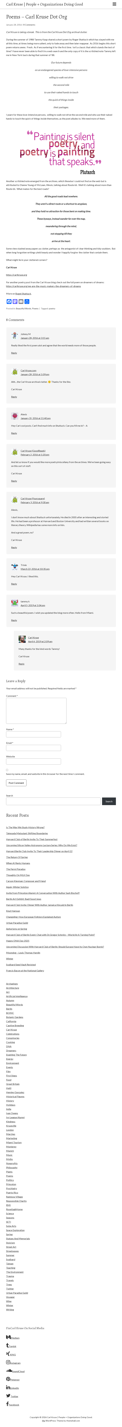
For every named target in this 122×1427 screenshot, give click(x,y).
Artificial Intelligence (17, 996)
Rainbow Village (14, 1196)
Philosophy (11, 1167)
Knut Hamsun (13, 910)
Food (8, 1079)
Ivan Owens (12, 1113)
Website (10, 756)
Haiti (8, 1088)
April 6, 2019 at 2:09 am (40, 641)
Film (8, 1071)
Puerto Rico (12, 1192)
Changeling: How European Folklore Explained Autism (33, 916)
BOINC (10, 1012)
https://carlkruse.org (16, 274)
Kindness (10, 1121)
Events (9, 1067)
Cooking (10, 1042)
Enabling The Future (16, 1054)
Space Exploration (15, 1230)
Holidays (10, 1104)
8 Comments (29, 24)
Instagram (15, 1362)
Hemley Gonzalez (15, 1092)
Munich (10, 1150)
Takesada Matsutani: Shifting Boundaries (27, 833)
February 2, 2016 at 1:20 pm (35, 454)
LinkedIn (14, 1388)
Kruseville (11, 1125)
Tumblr (12, 1346)
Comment (12, 695)
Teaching (10, 1267)
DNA (8, 1046)
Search (9, 795)
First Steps (11, 1075)
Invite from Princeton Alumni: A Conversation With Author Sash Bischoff (43, 893)
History (10, 1100)
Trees (9, 1284)
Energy (9, 1058)
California (11, 1021)
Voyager (10, 1297)
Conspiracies (12, 1038)
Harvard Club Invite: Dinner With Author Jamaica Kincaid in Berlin (39, 904)
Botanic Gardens (14, 1017)
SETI (8, 1221)
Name (10, 729)
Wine (8, 1301)
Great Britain (12, 1083)
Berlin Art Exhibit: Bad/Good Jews (23, 898)
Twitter (10, 1288)
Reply (14, 352)
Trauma (10, 1276)
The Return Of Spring (17, 857)
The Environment (15, 1271)
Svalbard (10, 1259)
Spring (9, 1234)
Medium (15, 1337)
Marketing (11, 1138)
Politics (10, 1180)
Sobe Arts (11, 1226)
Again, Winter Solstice (17, 887)
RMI (8, 1205)
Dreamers (11, 1050)
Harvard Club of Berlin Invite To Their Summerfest (31, 839)
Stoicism (10, 1242)
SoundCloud (18, 1371)
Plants (9, 1171)
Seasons (10, 1217)
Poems (35, 308)
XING (13, 1354)
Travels (10, 1280)
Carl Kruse (11, 1029)
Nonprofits (12, 1163)
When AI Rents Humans (18, 863)
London (10, 1129)
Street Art (11, 1246)
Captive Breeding (15, 1025)
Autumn (10, 1000)
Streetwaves (12, 1251)
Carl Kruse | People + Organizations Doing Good (44, 4)
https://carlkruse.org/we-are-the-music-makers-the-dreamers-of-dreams (43, 286)
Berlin (9, 1008)
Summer (10, 1255)
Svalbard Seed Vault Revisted (21, 964)
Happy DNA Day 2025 (17, 940)
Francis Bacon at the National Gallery (25, 970)
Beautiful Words (23, 308)
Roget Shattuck (23, 293)
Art (8, 992)
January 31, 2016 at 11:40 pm (36, 418)
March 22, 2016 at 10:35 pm (35, 568)
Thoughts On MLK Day (18, 875)
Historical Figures (15, 1096)
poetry (52, 308)
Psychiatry (11, 1188)
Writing (10, 1309)
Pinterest (14, 1379)
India (8, 1109)
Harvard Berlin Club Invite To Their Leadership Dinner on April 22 (39, 851)
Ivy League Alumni (15, 1117)
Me (43, 1420)
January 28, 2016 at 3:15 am (35, 337)
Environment (12, 1063)
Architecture (12, 987)
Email (9, 742)
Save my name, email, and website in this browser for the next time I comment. (45, 773)
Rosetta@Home (14, 1209)
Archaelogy (12, 983)
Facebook (14, 1404)
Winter (9, 958)
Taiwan (9, 1263)
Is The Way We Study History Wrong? (25, 827)
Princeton (11, 1184)
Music (9, 1155)
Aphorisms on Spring (16, 928)
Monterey (11, 1146)
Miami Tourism (14, 1142)
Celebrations (12, 1033)
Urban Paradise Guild (17, 922)
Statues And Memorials (18, 1238)
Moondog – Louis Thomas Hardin (23, 952)
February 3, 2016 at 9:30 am (35, 502)
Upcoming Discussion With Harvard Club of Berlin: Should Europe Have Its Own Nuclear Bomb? (55, 946)
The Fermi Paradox (15, 869)
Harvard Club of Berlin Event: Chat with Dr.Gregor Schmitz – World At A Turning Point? (50, 934)
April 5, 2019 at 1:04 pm (33, 605)
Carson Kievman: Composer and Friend (26, 881)
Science (10, 1213)
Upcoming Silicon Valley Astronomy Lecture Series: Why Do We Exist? (41, 845)
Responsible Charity (16, 1200)
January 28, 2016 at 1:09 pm (35, 374)
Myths (9, 1159)
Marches (10, 1134)
